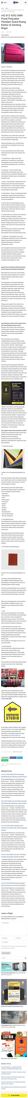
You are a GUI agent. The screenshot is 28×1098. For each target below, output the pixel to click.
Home (2, 8)
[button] (14, 1095)
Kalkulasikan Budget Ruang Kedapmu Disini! (12, 1006)
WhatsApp (5, 760)
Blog (7, 8)
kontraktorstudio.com (15, 735)
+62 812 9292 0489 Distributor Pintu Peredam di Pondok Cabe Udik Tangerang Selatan (14, 828)
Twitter (20, 757)
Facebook (13, 757)
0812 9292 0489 (7, 698)
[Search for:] (14, 958)
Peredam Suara (10, 729)
